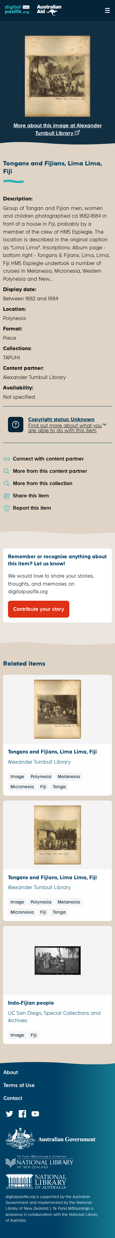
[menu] (107, 10)
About (10, 1072)
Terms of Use (19, 1085)
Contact (12, 1098)
